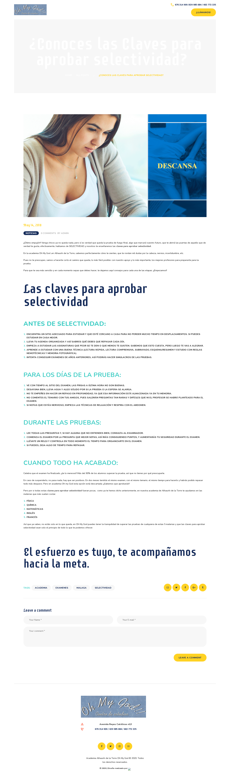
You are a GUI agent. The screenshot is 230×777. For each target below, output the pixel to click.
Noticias (31, 233)
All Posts (82, 75)
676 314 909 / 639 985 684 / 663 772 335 (115, 729)
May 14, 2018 (32, 225)
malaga (82, 587)
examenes (62, 587)
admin (65, 233)
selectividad (103, 587)
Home (68, 75)
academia (41, 587)
